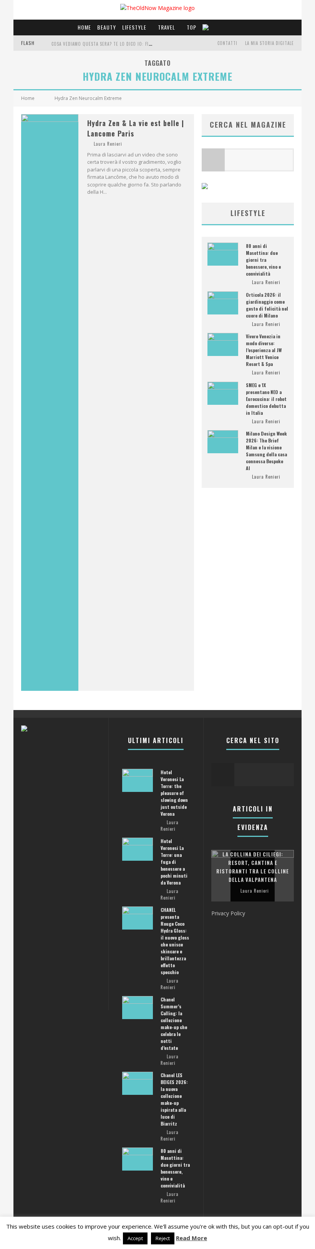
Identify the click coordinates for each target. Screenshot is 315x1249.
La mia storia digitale (269, 43)
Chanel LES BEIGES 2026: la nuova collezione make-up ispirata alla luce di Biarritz (174, 1099)
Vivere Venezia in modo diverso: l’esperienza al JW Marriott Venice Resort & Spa (264, 350)
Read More (191, 1238)
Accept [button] (135, 1238)
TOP (191, 27)
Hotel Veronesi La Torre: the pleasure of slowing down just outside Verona (174, 793)
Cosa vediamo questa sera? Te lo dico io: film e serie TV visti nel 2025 (130, 44)
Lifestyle (134, 27)
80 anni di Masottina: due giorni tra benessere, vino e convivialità (263, 260)
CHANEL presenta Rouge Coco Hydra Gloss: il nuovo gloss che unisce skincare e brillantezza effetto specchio (175, 940)
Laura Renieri (108, 144)
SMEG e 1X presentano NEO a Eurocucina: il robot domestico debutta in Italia (266, 399)
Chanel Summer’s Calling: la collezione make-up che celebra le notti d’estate (174, 1023)
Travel (166, 27)
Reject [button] (163, 1238)
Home (84, 27)
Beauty (106, 27)
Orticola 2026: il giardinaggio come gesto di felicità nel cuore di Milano (267, 305)
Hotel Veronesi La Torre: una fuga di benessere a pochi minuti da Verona (174, 862)
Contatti (227, 43)
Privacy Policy (228, 913)
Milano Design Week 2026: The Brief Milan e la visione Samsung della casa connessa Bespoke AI (266, 450)
